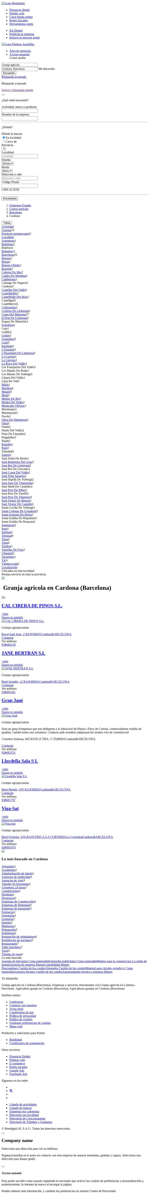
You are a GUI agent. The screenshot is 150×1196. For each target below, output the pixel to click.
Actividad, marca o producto (19, 106)
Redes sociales (18, 1067)
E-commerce (17, 1063)
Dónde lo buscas (12, 133)
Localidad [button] (8, 237)
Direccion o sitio (12, 174)
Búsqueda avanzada (14, 76)
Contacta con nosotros (23, 1005)
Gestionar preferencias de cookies (30, 1023)
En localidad (13, 137)
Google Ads (16, 1070)
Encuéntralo (10, 198)
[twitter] (10, 1090)
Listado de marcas (20, 1108)
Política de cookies (20, 1019)
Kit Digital (15, 30)
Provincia (7, 145)
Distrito (6, 160)
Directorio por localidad (24, 1115)
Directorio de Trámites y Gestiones (30, 1122)
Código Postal (10, 182)
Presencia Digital (19, 1056)
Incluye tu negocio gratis (24, 37)
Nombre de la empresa (15, 114)
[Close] (3, 94)
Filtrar (6, 222)
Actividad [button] (8, 226)
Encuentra (9, 73)
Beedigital (15, 1039)
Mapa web (15, 1026)
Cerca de (11, 141)
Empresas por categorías (24, 1111)
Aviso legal (16, 1008)
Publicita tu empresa (21, 34)
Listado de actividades (23, 1104)
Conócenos (16, 1001)
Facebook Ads (18, 1074)
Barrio (5, 167)
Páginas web (17, 1060)
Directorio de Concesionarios (27, 1118)
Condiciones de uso (21, 1012)
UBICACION (10, 189)
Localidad (8, 152)
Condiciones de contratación (26, 1043)
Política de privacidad (22, 1015)
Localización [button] (9, 567)
